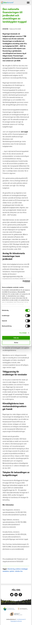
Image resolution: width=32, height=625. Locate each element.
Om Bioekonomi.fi (21, 619)
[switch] (27, 315)
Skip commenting (16, 580)
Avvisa (16, 342)
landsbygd (24, 569)
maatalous (6, 571)
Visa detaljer (23, 333)
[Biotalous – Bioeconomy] (7, 2)
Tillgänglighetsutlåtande (16, 621)
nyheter (12, 571)
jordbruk (18, 569)
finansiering (11, 569)
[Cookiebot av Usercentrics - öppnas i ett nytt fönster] (23, 281)
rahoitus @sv (19, 571)
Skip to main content (7, 6)
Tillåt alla (16, 338)
